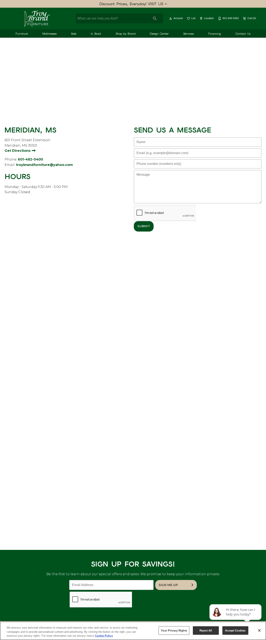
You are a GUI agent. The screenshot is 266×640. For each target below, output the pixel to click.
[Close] (259, 630)
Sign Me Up (168, 585)
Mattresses (49, 34)
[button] (170, 18)
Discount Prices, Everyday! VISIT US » (133, 3)
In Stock (96, 34)
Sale (73, 34)
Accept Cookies (235, 630)
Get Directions (18, 151)
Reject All (206, 630)
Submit (143, 226)
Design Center (159, 34)
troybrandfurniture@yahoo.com (44, 165)
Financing (214, 34)
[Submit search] (154, 18)
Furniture (22, 34)
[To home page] (37, 18)
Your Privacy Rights (174, 630)
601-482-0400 (30, 159)
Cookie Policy (104, 635)
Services (188, 34)
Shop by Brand (125, 34)
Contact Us (242, 34)
